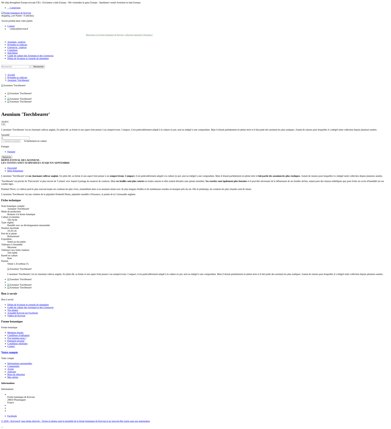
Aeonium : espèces (16, 42)
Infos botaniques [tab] (15, 170)
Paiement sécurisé (15, 341)
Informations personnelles (19, 363)
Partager (11, 151)
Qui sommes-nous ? (16, 338)
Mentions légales (15, 332)
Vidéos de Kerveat (16, 315)
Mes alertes (12, 377)
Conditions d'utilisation (18, 335)
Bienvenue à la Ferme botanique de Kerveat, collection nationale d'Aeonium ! (112, 35)
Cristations (12, 50)
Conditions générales (17, 343)
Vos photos (12, 310)
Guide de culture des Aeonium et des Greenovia (30, 55)
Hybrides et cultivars (17, 44)
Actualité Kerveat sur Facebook (22, 313)
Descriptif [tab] (12, 168)
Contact (11, 26)
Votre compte (9, 352)
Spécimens (12, 53)
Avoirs (10, 369)
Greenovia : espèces (17, 47)
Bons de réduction (16, 374)
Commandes (13, 366)
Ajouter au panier (11, 141)
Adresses (11, 371)
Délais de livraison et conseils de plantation (28, 58)
